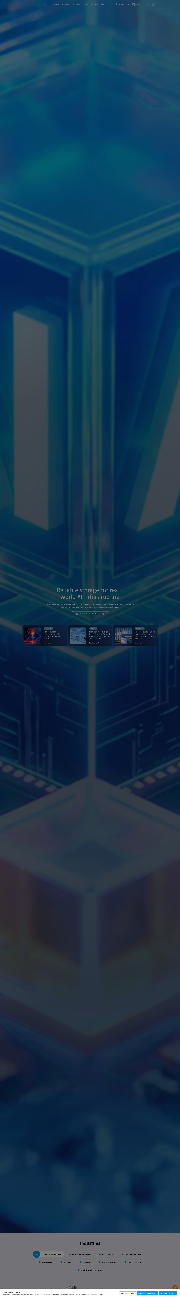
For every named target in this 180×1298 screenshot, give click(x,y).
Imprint (88, 1294)
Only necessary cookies (147, 1293)
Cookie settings (127, 1293)
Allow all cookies (168, 1293)
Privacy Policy (99, 1294)
